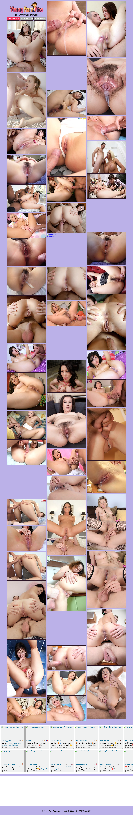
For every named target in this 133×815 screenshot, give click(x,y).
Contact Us (86, 811)
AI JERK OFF (27, 19)
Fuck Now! (40, 19)
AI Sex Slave (13, 19)
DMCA (78, 811)
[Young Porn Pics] (26, 7)
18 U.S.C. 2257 (67, 811)
